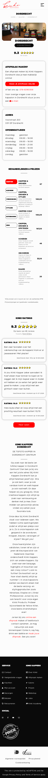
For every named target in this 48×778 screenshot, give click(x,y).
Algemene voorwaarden (15, 759)
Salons (22, 17)
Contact (7, 672)
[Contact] (19, 717)
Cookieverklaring (22, 762)
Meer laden (24, 425)
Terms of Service (33, 774)
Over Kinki (32, 672)
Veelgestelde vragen (13, 677)
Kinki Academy (34, 703)
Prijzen (31, 688)
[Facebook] (8, 717)
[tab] (11, 181)
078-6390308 (26, 90)
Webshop (32, 693)
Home (13, 17)
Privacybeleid (34, 759)
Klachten (8, 683)
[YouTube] (13, 717)
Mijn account (9, 688)
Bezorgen (8, 693)
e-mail (14, 101)
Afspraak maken (35, 677)
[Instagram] (2, 717)
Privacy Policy (15, 774)
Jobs (30, 698)
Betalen (7, 698)
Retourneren (9, 703)
